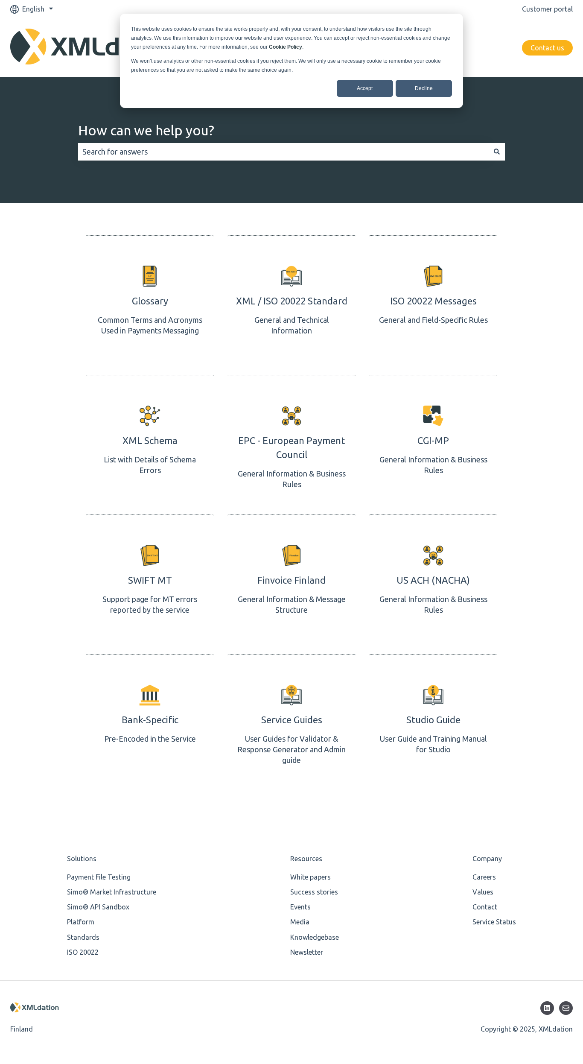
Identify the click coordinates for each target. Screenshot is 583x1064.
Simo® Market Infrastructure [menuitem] (111, 892)
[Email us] (566, 1008)
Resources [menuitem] (306, 858)
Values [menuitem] (482, 892)
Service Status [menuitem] (494, 922)
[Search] (497, 152)
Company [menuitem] (487, 858)
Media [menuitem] (299, 922)
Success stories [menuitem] (314, 892)
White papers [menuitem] (310, 877)
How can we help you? (146, 130)
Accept (365, 88)
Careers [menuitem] (484, 877)
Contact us (547, 48)
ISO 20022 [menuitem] (83, 952)
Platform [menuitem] (80, 922)
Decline (424, 88)
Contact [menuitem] (484, 907)
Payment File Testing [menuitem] (99, 877)
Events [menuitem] (300, 907)
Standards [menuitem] (83, 937)
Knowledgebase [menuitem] (314, 937)
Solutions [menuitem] (81, 858)
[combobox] (283, 152)
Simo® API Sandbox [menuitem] (98, 907)
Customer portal (547, 9)
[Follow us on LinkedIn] (547, 1008)
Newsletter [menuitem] (306, 952)
